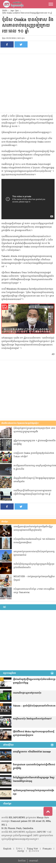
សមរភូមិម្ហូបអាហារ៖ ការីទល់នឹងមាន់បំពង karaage (32, 752)
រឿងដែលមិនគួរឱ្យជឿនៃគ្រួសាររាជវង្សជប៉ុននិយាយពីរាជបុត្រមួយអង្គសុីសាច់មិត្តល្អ (34, 681)
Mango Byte (43, 817)
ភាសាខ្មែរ (20, 851)
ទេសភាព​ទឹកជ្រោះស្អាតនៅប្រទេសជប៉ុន (27, 693)
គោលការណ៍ (33, 861)
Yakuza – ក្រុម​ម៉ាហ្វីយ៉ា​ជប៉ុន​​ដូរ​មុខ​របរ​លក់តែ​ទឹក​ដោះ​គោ (34, 706)
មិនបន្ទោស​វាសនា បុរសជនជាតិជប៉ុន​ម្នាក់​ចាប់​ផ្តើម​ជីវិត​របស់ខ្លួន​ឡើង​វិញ (34, 766)
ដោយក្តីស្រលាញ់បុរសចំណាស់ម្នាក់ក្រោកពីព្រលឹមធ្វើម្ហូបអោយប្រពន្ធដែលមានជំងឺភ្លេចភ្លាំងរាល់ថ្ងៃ (33, 528)
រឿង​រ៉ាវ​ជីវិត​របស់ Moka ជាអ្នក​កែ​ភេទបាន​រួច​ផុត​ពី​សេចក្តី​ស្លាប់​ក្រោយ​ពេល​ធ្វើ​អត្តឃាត (33, 733)
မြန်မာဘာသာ (34, 851)
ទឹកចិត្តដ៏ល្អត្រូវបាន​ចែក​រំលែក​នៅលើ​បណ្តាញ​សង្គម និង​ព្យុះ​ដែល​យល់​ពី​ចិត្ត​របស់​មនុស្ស (34, 779)
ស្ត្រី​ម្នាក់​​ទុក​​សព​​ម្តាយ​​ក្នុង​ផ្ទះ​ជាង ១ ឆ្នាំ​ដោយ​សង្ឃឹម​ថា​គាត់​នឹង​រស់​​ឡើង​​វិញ (34, 442)
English (7, 849)
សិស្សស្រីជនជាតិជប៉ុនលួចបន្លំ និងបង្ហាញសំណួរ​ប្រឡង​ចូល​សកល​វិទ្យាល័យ (34, 479)
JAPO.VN (41, 832)
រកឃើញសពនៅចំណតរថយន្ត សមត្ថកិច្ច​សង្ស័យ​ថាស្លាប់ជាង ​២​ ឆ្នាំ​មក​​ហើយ (34, 467)
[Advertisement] (28, 83)
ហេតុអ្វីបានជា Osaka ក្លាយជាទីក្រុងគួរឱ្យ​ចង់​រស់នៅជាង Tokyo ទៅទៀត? (33, 454)
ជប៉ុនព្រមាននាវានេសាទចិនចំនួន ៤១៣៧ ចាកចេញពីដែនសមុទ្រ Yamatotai (33, 590)
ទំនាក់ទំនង (22, 861)
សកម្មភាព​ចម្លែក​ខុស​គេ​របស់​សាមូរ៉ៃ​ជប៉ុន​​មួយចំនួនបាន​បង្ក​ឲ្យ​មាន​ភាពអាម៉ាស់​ (33, 553)
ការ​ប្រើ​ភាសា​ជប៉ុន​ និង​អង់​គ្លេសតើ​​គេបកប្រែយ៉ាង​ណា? (32, 719)
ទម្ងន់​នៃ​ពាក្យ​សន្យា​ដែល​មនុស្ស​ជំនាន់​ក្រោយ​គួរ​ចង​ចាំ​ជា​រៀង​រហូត (33, 792)
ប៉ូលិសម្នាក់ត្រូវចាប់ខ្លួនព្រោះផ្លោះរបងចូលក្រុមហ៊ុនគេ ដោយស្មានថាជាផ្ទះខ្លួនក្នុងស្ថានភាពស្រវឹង (34, 429)
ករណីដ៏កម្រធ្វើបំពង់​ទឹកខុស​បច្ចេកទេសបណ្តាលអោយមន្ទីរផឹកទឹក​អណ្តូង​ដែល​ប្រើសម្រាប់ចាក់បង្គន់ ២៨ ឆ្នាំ (32, 492)
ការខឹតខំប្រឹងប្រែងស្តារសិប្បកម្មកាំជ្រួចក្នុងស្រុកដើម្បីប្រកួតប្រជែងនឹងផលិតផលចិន (33, 565)
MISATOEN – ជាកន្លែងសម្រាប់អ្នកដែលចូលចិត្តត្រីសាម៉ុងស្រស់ (34, 578)
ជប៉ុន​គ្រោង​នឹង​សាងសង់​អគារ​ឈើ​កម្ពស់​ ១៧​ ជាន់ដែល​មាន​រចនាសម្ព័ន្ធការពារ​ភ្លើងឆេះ (34, 540)
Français (47, 849)
